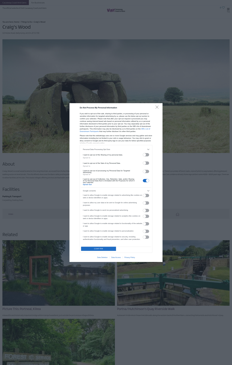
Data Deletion (102, 257)
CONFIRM (98, 249)
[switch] (146, 154)
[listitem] (116, 149)
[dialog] (116, 182)
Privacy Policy (129, 257)
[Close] (158, 108)
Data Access (116, 257)
